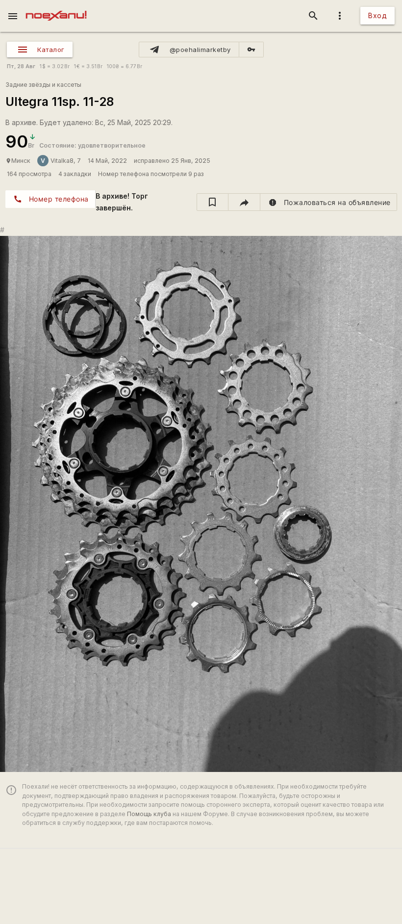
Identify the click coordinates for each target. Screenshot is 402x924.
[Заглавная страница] (56, 7)
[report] (328, 202)
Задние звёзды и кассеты (43, 84)
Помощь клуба (149, 814)
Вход (377, 15)
